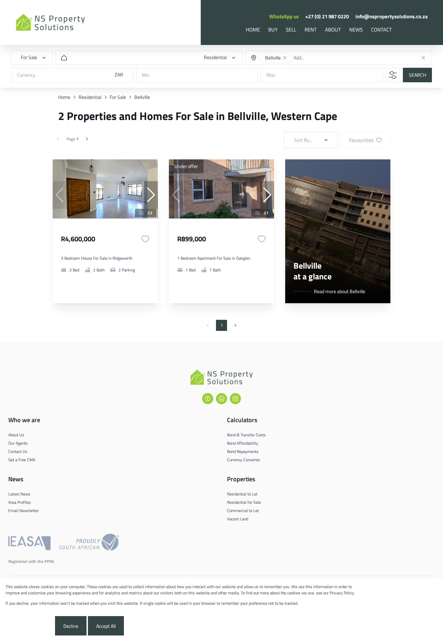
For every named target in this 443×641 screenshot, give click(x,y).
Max (270, 75)
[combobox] (319, 58)
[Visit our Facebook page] (207, 398)
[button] (285, 58)
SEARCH (417, 75)
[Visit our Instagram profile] (235, 398)
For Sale (118, 97)
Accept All (106, 626)
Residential (90, 97)
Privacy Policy (342, 592)
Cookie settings (29, 626)
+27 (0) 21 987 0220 (327, 16)
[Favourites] (145, 239)
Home (64, 97)
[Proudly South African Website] (89, 543)
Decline (70, 626)
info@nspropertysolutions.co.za (391, 16)
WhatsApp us (284, 16)
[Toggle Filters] (393, 75)
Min (146, 75)
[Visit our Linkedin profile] (221, 398)
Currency (26, 75)
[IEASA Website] (29, 543)
